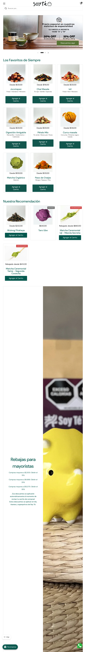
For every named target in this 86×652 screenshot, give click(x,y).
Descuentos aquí (68, 43)
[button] (81, 3)
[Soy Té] (42, 3)
